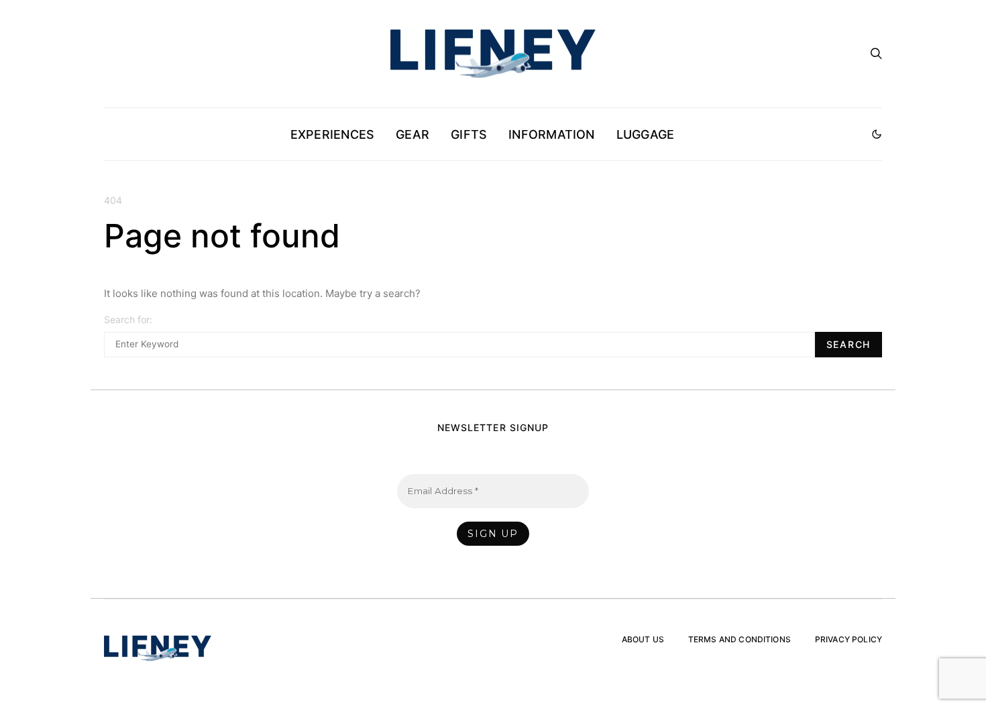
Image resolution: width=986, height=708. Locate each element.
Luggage (645, 134)
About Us (643, 639)
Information (551, 134)
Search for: (128, 319)
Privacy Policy (848, 639)
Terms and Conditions (739, 639)
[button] (876, 134)
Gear (412, 134)
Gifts (469, 134)
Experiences (332, 134)
